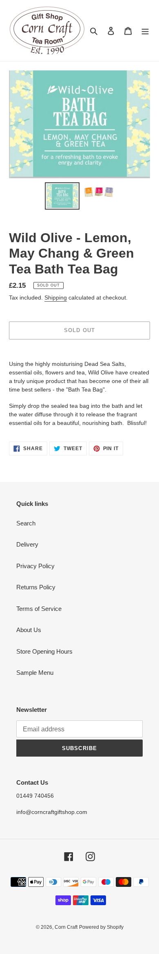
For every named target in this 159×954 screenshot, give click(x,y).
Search (25, 523)
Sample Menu (34, 672)
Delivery (27, 544)
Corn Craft (66, 927)
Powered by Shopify (101, 927)
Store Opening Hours (44, 651)
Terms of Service (39, 608)
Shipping (55, 297)
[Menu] (145, 30)
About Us (28, 629)
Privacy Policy (35, 565)
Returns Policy (35, 587)
